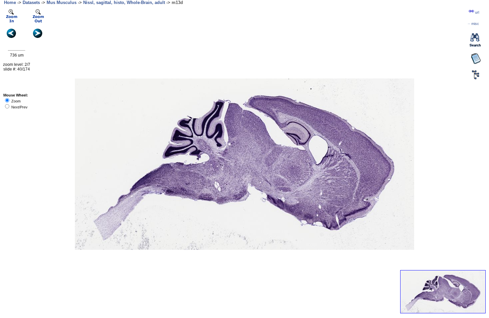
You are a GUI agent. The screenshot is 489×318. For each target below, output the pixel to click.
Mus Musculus (62, 2)
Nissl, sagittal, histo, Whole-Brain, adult (124, 2)
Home (10, 2)
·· (473, 24)
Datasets (31, 2)
